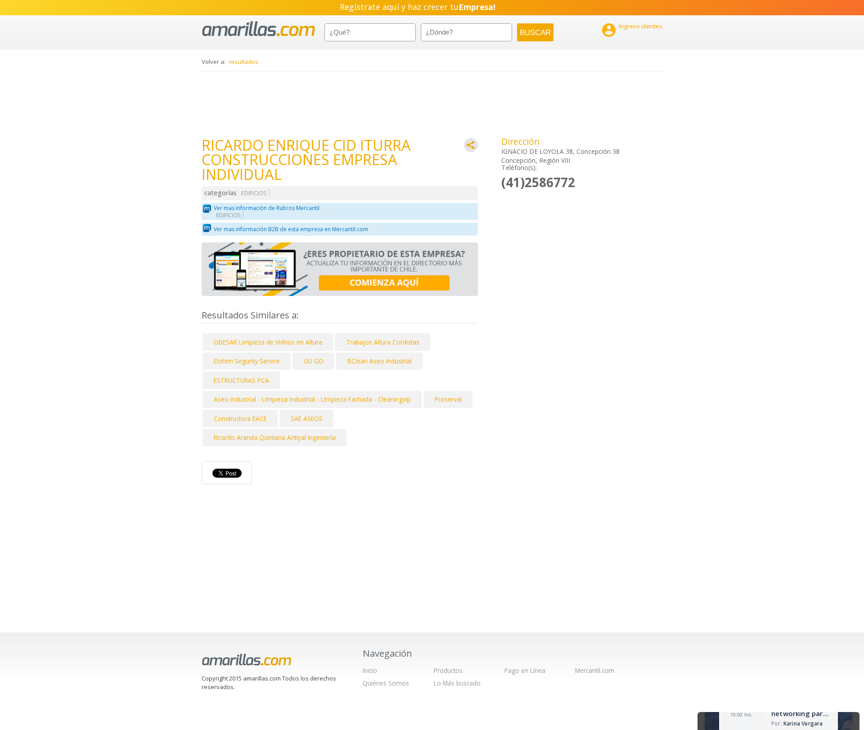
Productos (448, 670)
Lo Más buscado (457, 683)
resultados (243, 62)
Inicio (370, 670)
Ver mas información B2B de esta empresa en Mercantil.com (291, 229)
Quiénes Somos (386, 683)
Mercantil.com (594, 670)
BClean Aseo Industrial (379, 361)
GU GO (314, 361)
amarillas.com (258, 29)
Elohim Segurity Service (247, 361)
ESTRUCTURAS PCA (241, 380)
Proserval (448, 399)
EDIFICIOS (254, 193)
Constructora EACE (240, 418)
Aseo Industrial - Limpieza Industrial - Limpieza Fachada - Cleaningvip (312, 399)
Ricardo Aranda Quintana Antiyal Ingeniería (275, 437)
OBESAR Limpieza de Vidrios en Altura (268, 342)
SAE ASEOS (307, 418)
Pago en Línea (524, 670)
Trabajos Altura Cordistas (382, 342)
